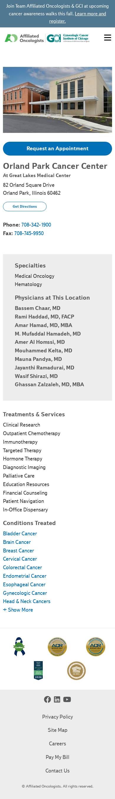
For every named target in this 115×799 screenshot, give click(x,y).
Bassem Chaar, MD (37, 308)
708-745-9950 (29, 233)
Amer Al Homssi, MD (40, 342)
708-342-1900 (36, 225)
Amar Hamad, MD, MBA (43, 325)
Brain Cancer (17, 542)
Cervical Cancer (20, 559)
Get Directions (25, 206)
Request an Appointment (57, 148)
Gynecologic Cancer (25, 593)
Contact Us (57, 770)
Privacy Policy (57, 717)
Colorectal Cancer (22, 567)
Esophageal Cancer (24, 584)
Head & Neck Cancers (26, 601)
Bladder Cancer (20, 533)
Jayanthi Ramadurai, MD (44, 367)
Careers (57, 743)
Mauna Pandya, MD (38, 359)
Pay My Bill (57, 757)
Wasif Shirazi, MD (36, 376)
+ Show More (18, 610)
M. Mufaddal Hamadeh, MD (48, 334)
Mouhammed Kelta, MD (43, 350)
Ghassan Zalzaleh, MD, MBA (49, 384)
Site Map (58, 730)
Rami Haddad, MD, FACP (44, 316)
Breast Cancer (18, 550)
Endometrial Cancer (24, 576)
